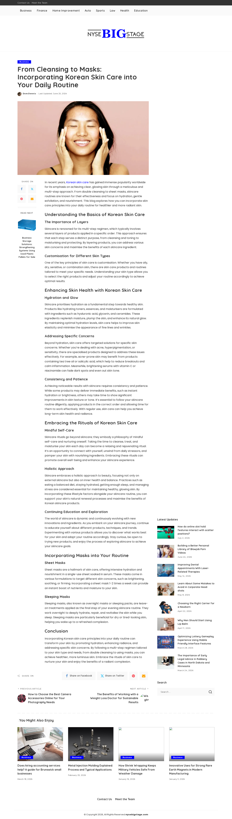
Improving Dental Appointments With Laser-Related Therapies (193, 568)
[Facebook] (21, 189)
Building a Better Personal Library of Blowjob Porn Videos (193, 549)
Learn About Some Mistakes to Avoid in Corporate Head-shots (196, 587)
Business (24, 62)
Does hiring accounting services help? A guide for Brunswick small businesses (39, 769)
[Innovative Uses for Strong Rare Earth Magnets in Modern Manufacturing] (192, 744)
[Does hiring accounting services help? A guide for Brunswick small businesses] (40, 744)
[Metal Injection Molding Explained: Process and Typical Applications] (91, 744)
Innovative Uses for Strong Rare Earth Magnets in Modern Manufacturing (190, 769)
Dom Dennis (29, 93)
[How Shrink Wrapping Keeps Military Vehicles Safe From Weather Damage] (141, 744)
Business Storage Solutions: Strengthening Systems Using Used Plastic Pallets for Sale (27, 247)
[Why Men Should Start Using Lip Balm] (165, 624)
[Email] (32, 199)
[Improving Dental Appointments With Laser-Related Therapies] (165, 570)
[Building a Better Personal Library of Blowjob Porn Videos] (165, 551)
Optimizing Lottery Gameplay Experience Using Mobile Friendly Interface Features (196, 640)
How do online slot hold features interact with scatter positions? (196, 530)
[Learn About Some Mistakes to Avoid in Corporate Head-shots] (165, 589)
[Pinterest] (21, 199)
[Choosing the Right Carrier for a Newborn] (165, 607)
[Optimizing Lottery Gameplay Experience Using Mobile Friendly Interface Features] (165, 642)
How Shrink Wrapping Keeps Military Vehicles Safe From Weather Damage (137, 769)
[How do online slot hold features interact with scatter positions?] (165, 532)
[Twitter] (32, 189)
